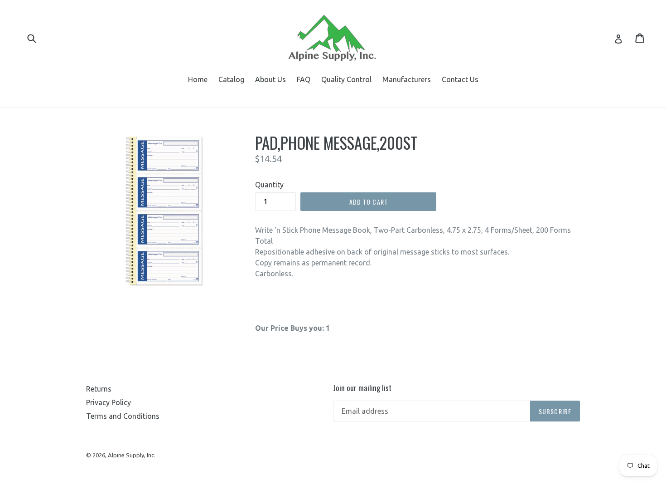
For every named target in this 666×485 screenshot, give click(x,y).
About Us (270, 79)
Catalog (231, 79)
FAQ (303, 79)
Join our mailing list (362, 387)
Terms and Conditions (122, 416)
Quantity (269, 185)
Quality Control (346, 79)
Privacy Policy (108, 402)
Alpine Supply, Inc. (131, 455)
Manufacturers (406, 79)
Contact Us (460, 79)
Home (198, 79)
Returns (98, 389)
